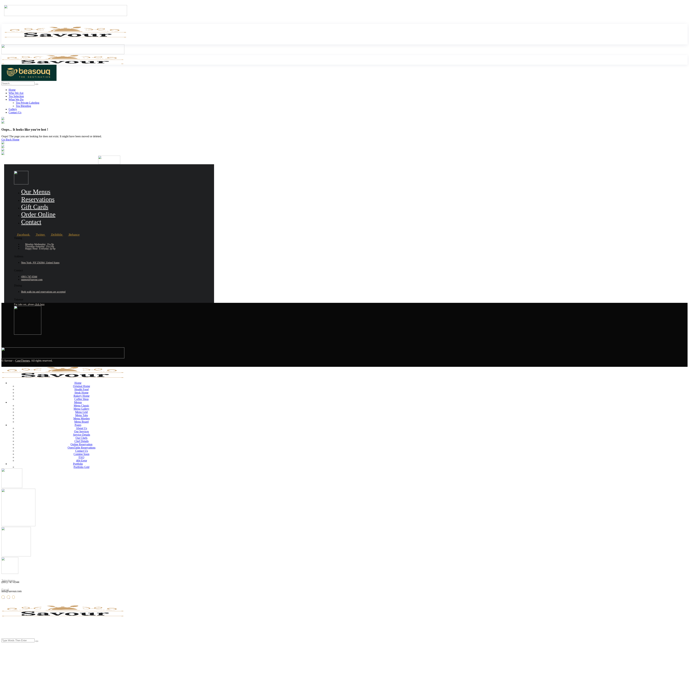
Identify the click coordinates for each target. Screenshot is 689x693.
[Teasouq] (29, 79)
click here (39, 304)
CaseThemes (22, 360)
